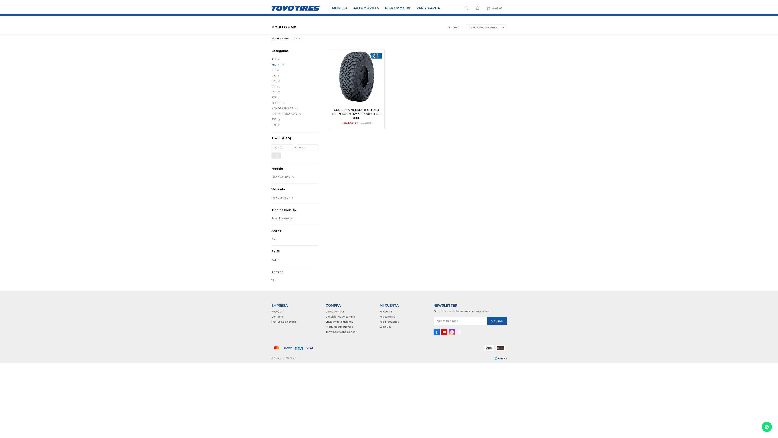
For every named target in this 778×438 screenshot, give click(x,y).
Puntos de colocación (284, 321)
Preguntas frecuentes (339, 326)
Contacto (277, 316)
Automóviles (366, 8)
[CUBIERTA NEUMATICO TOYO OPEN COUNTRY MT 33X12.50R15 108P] (357, 77)
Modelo (339, 8)
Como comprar (335, 311)
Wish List (385, 326)
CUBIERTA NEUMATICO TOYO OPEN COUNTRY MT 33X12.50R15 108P (356, 114)
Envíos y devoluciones (339, 321)
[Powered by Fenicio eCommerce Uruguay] (500, 358)
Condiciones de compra (340, 316)
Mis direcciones (389, 321)
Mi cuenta (386, 311)
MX (295, 38)
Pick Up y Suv (397, 8)
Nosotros (277, 311)
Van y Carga (428, 8)
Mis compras (387, 316)
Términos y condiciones (340, 331)
